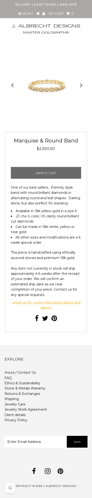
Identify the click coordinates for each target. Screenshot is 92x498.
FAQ (8, 378)
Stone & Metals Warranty (25, 388)
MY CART (61, 14)
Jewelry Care (14, 404)
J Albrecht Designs (59, 486)
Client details (14, 415)
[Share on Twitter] (45, 319)
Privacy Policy (15, 420)
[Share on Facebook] (37, 319)
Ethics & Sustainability (22, 383)
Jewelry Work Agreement (25, 409)
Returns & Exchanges (22, 394)
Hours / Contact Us (20, 372)
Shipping (11, 399)
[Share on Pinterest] (54, 319)
